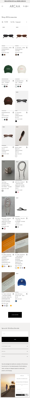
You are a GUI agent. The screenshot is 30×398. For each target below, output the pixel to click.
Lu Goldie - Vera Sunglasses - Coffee (20, 49)
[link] (22, 375)
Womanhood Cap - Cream (19, 81)
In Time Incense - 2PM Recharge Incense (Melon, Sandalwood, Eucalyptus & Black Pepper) (7, 297)
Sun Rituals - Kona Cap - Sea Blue (19, 295)
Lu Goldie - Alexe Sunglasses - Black (19, 115)
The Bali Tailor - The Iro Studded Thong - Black (20, 221)
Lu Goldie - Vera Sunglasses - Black (7, 49)
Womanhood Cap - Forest (6, 81)
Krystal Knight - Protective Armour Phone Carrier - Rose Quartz (6, 221)
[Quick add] (13, 48)
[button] (23, 6)
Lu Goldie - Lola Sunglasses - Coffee (6, 150)
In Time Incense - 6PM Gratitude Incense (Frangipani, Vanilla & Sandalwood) (6, 258)
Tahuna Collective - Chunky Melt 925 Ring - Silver (7, 184)
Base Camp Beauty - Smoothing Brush (18, 150)
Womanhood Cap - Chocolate (6, 114)
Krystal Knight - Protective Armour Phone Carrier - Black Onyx (20, 185)
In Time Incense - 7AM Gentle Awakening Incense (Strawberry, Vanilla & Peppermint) (20, 259)
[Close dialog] (28, 375)
